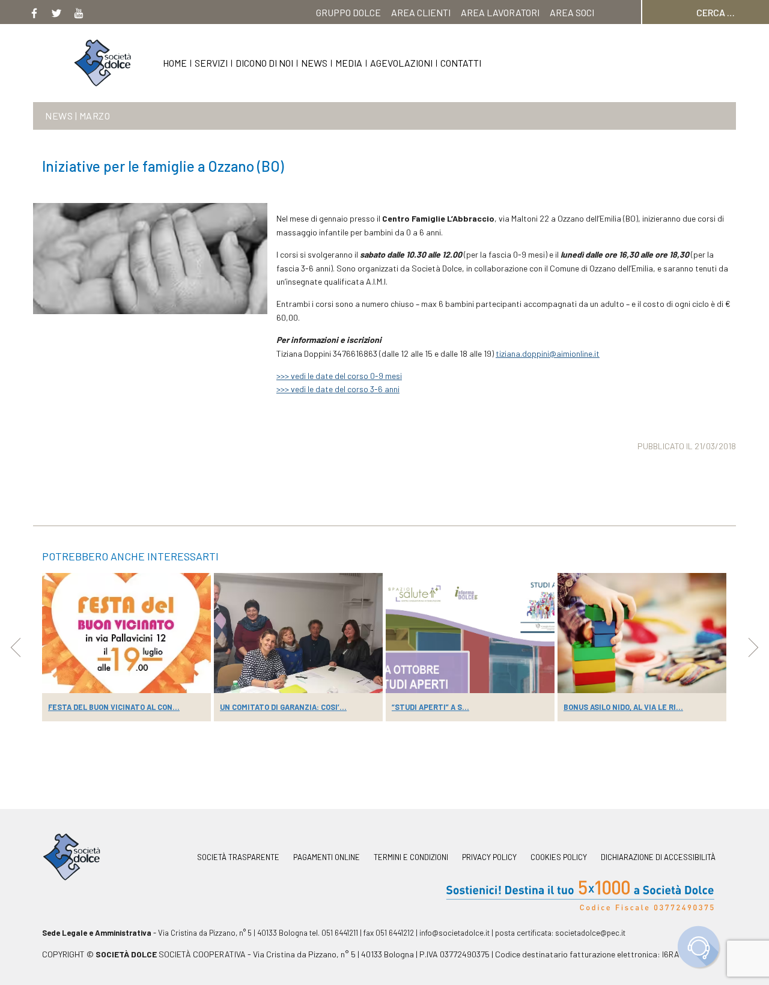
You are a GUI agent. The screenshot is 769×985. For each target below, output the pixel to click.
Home (175, 62)
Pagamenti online (326, 857)
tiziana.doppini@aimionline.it (548, 353)
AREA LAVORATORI (500, 12)
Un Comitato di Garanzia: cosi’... (283, 707)
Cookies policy (558, 857)
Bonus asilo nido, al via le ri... (623, 707)
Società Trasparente (238, 857)
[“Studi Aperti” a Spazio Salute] (470, 633)
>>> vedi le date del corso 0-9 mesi (339, 376)
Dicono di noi (264, 62)
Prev (15, 647)
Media (348, 62)
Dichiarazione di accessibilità (658, 857)
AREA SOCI (572, 12)
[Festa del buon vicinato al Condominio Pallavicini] (126, 633)
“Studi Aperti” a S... (430, 707)
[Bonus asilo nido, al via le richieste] (642, 633)
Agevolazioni (401, 62)
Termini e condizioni (411, 857)
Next (753, 647)
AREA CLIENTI (421, 12)
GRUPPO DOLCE (348, 12)
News (314, 62)
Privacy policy (489, 857)
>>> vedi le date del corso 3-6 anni (338, 389)
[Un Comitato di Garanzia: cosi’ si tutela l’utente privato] (298, 633)
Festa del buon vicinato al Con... (114, 707)
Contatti (460, 62)
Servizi (211, 62)
